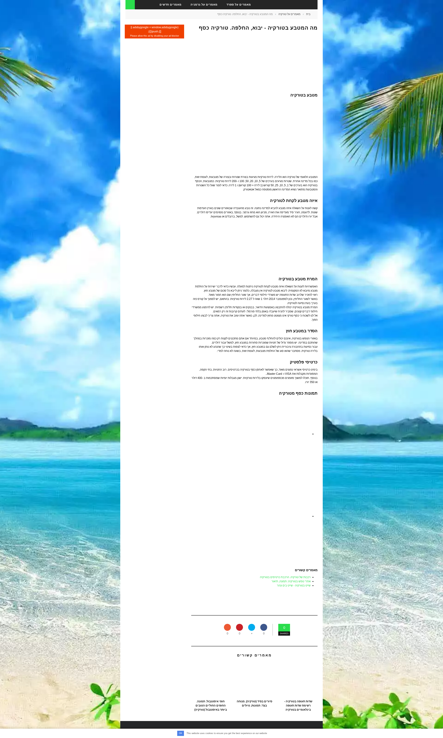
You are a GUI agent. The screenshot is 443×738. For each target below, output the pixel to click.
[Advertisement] (254, 62)
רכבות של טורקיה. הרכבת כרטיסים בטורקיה (285, 577)
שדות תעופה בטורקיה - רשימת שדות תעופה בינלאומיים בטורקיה (298, 705)
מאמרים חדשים (171, 4)
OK (180, 733)
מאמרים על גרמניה (204, 4)
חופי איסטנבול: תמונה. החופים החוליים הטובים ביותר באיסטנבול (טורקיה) (210, 705)
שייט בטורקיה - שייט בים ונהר (294, 585)
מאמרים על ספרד (239, 4)
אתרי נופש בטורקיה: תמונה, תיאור (291, 581)
